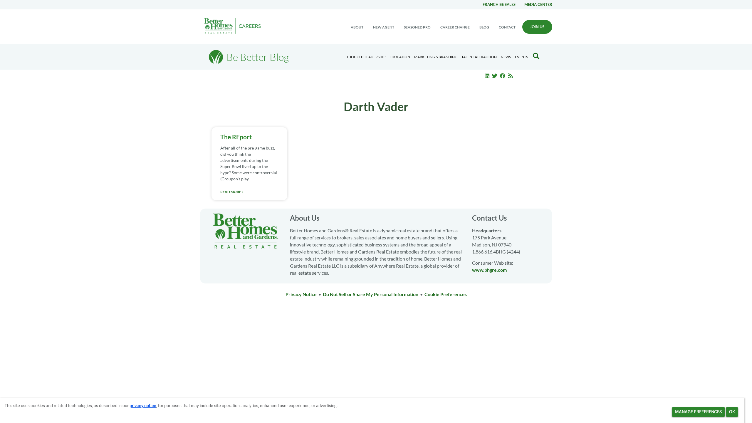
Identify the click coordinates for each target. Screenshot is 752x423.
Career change (455, 27)
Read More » (232, 191)
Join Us (537, 26)
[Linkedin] (487, 76)
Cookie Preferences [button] (445, 294)
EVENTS (521, 57)
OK (732, 411)
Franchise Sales (499, 4)
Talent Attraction (479, 57)
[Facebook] (502, 76)
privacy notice (143, 405)
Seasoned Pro (417, 27)
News (506, 57)
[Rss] (510, 76)
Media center (538, 4)
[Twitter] (495, 76)
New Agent (383, 27)
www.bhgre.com (489, 270)
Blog (484, 27)
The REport (236, 136)
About (357, 27)
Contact (507, 27)
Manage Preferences (698, 411)
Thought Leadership (365, 57)
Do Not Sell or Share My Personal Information (370, 294)
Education (400, 57)
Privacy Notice (301, 294)
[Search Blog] (536, 56)
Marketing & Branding (435, 57)
